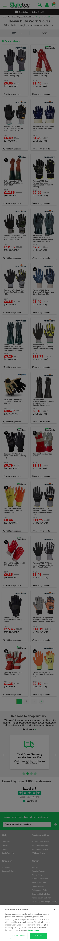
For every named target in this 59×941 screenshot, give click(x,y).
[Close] (55, 910)
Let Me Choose (18, 936)
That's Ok (38, 936)
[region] (29, 923)
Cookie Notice (33, 930)
